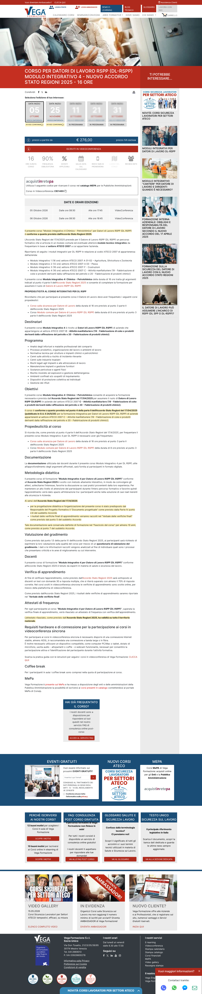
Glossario (149, 7)
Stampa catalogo (154, 952)
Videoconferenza (154, 945)
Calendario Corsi (63, 15)
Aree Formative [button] (112, 15)
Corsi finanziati (153, 955)
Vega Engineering (154, 977)
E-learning (150, 942)
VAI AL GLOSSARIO (120, 859)
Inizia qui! (138, 926)
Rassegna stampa (154, 965)
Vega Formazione (154, 981)
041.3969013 (74, 951)
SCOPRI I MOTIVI (43, 838)
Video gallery (152, 962)
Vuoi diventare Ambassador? (38, 2)
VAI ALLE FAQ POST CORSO (81, 859)
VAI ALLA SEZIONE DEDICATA (159, 859)
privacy (84, 796)
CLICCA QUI (59, 2)
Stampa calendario (155, 949)
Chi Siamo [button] (148, 15)
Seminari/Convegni (88, 15)
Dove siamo (132, 15)
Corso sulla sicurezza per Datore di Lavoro (52, 305)
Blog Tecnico (129, 8)
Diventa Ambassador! (93, 926)
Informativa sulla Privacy (76, 960)
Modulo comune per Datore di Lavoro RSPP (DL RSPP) (65, 312)
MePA (148, 958)
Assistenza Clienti (168, 2)
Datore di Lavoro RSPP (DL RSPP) (63, 285)
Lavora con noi (165, 8)
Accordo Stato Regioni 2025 (71, 282)
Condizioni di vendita (75, 967)
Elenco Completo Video (42, 926)
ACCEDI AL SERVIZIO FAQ (81, 738)
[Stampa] (133, 92)
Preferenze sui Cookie (75, 964)
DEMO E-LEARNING (107, 8)
